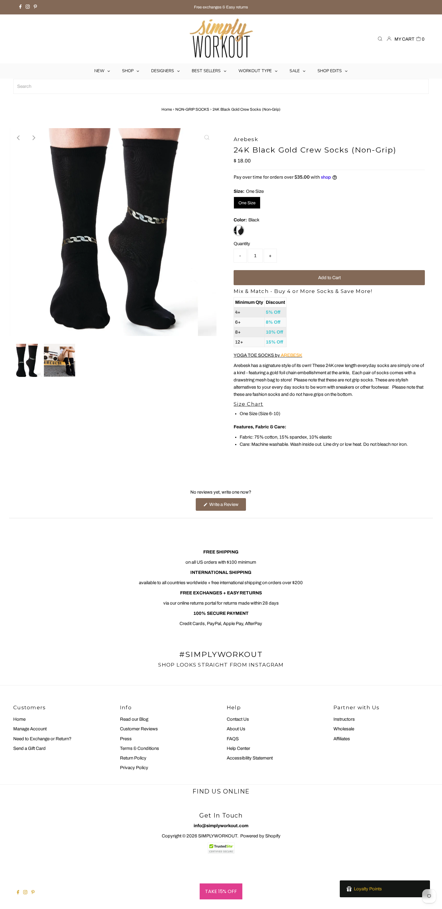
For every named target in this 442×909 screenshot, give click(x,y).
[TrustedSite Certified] (221, 848)
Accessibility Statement (250, 758)
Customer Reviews (139, 728)
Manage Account (30, 728)
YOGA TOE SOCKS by (268, 355)
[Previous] (18, 137)
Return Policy (133, 758)
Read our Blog (134, 719)
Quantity (242, 243)
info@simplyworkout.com (221, 825)
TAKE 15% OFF (221, 891)
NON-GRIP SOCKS (192, 109)
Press (126, 738)
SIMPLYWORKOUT (217, 836)
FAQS (233, 738)
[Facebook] (20, 7)
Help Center (238, 748)
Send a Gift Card (29, 748)
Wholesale (343, 728)
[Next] (33, 137)
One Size (247, 203)
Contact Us (238, 719)
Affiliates (341, 738)
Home (166, 109)
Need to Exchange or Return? (42, 738)
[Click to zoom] (206, 137)
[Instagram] (27, 7)
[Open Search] (380, 39)
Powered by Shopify (260, 836)
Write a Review (227, 506)
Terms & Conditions (139, 748)
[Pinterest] (35, 7)
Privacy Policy (134, 767)
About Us (236, 728)
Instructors (344, 719)
